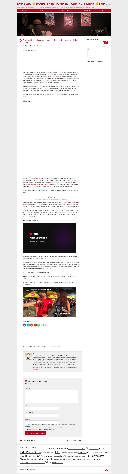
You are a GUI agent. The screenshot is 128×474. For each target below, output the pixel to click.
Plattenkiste (97, 456)
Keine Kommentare (42, 46)
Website (27, 419)
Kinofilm (45, 455)
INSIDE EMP (87, 11)
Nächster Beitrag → (73, 440)
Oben (101, 470)
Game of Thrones (73, 453)
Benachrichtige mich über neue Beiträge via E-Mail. (41, 429)
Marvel (52, 456)
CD (87, 448)
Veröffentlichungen (38, 463)
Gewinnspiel (92, 452)
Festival (53, 453)
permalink (58, 346)
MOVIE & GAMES (64, 11)
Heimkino (30, 456)
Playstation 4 (35, 459)
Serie (60, 459)
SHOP (104, 11)
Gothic (96, 452)
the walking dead (89, 459)
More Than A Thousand (50, 182)
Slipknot (75, 459)
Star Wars (80, 459)
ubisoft (101, 459)
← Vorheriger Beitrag (29, 440)
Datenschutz (23, 469)
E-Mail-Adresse (29, 412)
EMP (101, 448)
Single (65, 459)
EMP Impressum (31, 469)
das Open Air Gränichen (57, 74)
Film (57, 452)
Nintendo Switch (80, 456)
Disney (97, 449)
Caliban (82, 449)
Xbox (54, 463)
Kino (37, 456)
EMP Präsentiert (45, 453)
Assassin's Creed (72, 449)
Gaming (83, 452)
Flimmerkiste (64, 453)
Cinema (92, 449)
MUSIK (24, 11)
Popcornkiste (46, 459)
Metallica (57, 456)
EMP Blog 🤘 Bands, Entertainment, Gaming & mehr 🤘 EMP (61, 4)
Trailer (97, 459)
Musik (63, 456)
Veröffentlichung (25, 463)
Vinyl (48, 462)
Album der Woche (58, 448)
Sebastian (56, 459)
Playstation (25, 459)
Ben (38, 354)
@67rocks (35, 369)
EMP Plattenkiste (30, 452)
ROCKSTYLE (40, 11)
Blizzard (78, 449)
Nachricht (28, 388)
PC (88, 456)
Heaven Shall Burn (41, 178)
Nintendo (71, 456)
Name (27, 405)
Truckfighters (68, 182)
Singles (69, 459)
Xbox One (59, 463)
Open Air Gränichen (49, 346)
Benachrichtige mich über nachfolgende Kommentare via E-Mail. (44, 428)
